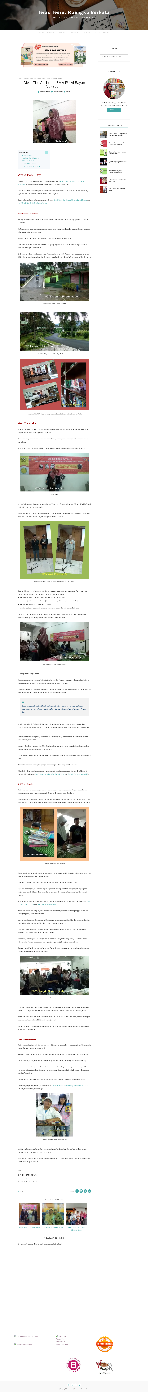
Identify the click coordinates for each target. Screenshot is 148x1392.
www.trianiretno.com (25, 1179)
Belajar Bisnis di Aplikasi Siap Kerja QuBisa (117, 143)
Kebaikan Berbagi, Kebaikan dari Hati (115, 171)
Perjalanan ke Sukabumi (30, 158)
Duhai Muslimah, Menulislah (78, 774)
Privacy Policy (85, 1389)
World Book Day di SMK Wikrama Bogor (32, 203)
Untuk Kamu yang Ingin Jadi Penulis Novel (50, 774)
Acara (68, 92)
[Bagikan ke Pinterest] (85, 1191)
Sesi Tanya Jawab (30, 164)
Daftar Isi (23, 153)
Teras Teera (69, 1389)
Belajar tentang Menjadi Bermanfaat (117, 153)
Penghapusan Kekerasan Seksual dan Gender (118, 162)
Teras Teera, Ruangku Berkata (74, 13)
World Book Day (27, 155)
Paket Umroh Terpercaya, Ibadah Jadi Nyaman (118, 134)
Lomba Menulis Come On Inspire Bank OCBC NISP (70, 1086)
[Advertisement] (34, 1311)
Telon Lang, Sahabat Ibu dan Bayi (117, 180)
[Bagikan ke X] (81, 1191)
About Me (114, 110)
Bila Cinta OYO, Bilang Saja (117, 189)
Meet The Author (28, 161)
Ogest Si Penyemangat (32, 166)
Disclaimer (77, 1389)
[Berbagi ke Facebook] (77, 1191)
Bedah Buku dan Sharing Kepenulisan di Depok (70, 200)
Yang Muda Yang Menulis (47, 904)
